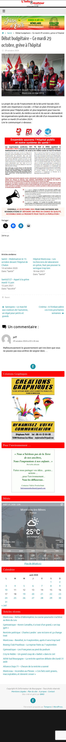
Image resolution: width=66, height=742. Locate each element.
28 (42, 598)
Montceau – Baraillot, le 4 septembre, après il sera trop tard (31, 640)
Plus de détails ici (32, 563)
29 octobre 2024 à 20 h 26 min (26, 341)
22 (51, 594)
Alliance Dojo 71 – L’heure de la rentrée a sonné (26, 666)
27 (33, 598)
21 (42, 594)
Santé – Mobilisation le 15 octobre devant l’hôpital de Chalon (15, 262)
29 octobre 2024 (12, 50)
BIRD (42, 694)
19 (24, 594)
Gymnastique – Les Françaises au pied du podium (26, 649)
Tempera (47, 707)
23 (60, 594)
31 (6, 602)
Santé (9, 33)
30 (60, 598)
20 (33, 594)
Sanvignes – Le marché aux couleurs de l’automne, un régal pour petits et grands (15, 312)
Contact (51, 691)
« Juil (4, 605)
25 (15, 598)
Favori (7, 297)
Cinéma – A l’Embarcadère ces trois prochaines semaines (51, 310)
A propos (42, 691)
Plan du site (32, 691)
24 (6, 598)
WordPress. (58, 707)
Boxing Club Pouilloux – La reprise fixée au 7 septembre (30, 645)
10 (6, 590)
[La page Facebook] (33, 366)
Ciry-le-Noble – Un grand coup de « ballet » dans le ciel (29, 654)
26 (24, 598)
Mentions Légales (18, 691)
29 (51, 598)
